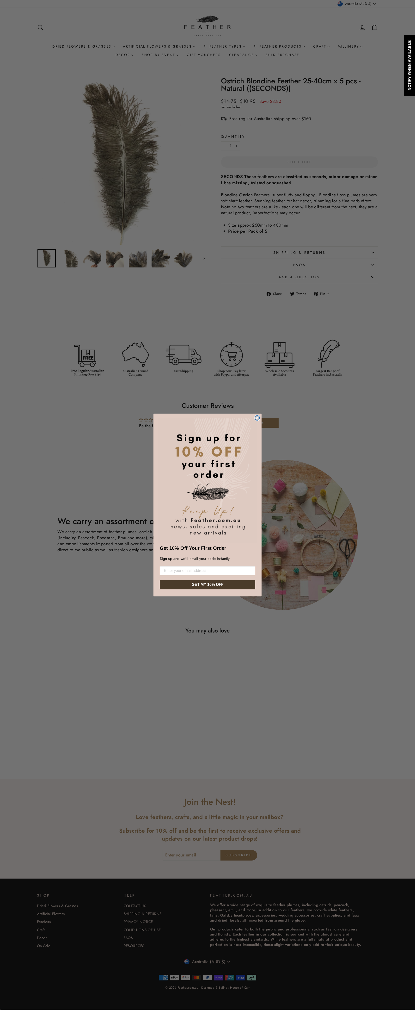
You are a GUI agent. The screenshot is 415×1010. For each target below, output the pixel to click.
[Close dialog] (257, 417)
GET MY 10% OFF (208, 584)
